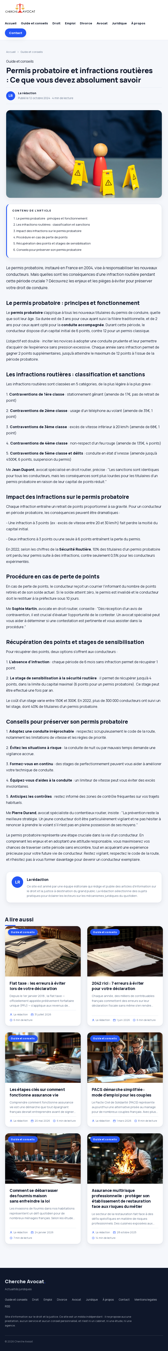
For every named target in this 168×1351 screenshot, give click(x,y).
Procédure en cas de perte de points (42, 237)
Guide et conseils (34, 23)
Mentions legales (146, 1299)
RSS (7, 1306)
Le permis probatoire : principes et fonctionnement (51, 218)
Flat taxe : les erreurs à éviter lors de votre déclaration (38, 986)
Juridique (119, 23)
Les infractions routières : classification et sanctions (53, 224)
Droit (56, 23)
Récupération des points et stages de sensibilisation (53, 243)
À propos (138, 23)
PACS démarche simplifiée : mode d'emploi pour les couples (121, 1092)
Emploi (70, 23)
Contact (15, 33)
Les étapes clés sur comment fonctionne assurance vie (37, 1092)
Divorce (86, 23)
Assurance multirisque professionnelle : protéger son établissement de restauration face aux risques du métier (121, 1198)
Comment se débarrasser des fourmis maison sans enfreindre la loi (34, 1196)
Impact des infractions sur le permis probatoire (49, 231)
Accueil (10, 23)
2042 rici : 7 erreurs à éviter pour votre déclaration (118, 986)
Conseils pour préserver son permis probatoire (49, 250)
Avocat (102, 23)
